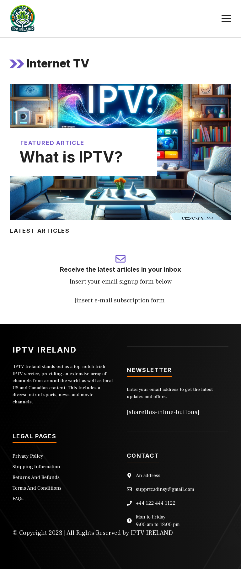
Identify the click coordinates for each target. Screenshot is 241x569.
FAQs (18, 499)
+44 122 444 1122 (155, 503)
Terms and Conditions (37, 488)
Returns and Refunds (36, 477)
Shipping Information (36, 467)
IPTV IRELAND (152, 533)
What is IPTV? (71, 157)
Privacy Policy (28, 456)
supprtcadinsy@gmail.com (165, 489)
